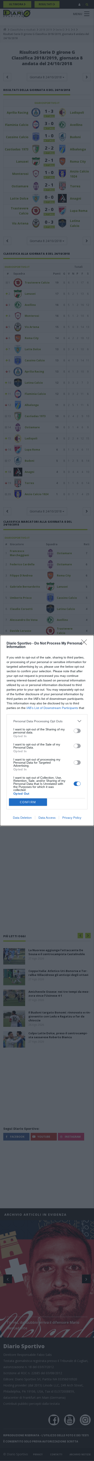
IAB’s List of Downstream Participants (52, 708)
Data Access (47, 817)
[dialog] (47, 730)
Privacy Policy (71, 817)
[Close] (85, 643)
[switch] (77, 731)
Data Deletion (22, 817)
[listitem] (47, 721)
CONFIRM (28, 802)
